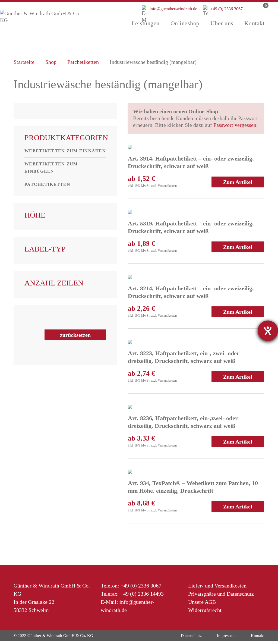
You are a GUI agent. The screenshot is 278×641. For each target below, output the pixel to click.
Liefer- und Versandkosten (217, 586)
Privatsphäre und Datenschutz (221, 594)
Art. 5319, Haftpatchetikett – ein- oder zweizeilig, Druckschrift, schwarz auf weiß (191, 227)
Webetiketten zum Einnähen (65, 151)
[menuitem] (146, 23)
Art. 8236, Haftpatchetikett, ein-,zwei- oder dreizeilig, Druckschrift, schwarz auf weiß (183, 422)
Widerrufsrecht (205, 610)
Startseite (24, 62)
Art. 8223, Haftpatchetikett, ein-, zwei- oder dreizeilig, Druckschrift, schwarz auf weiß (183, 357)
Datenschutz (191, 635)
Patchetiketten (83, 62)
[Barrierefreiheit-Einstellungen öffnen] (268, 330)
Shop (50, 62)
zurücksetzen (75, 335)
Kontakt (257, 635)
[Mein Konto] (250, 14)
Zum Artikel (237, 182)
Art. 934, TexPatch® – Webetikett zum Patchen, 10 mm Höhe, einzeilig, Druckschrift (193, 487)
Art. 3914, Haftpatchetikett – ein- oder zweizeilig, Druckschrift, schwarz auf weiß (191, 162)
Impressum (226, 635)
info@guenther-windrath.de (169, 12)
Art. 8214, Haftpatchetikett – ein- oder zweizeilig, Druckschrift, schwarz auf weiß (191, 292)
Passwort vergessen (234, 125)
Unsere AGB (202, 602)
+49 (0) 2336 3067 (223, 9)
